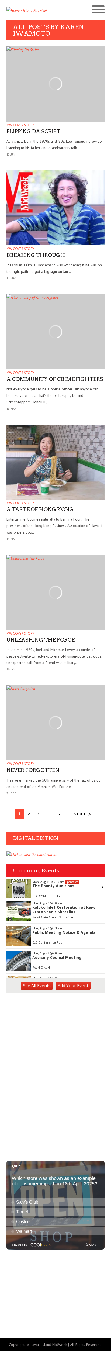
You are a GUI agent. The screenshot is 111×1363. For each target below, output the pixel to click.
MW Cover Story (20, 125)
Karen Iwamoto (48, 30)
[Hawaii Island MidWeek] (31, 10)
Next (79, 814)
